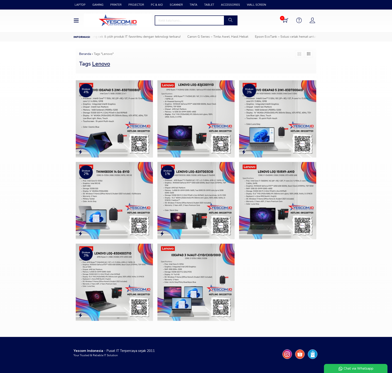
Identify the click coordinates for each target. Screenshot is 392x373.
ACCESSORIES (230, 5)
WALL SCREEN (256, 5)
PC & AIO (157, 5)
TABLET (209, 5)
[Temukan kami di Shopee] (300, 359)
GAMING (97, 5)
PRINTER (116, 5)
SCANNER (176, 5)
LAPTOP (80, 5)
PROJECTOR (136, 5)
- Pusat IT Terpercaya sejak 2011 (114, 350)
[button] (230, 20)
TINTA (193, 5)
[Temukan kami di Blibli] (312, 359)
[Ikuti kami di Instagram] (287, 359)
